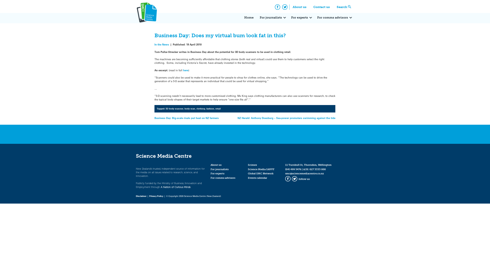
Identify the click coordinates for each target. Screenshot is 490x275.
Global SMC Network (261, 173)
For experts (299, 17)
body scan (190, 108)
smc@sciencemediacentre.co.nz (304, 173)
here (185, 70)
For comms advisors (332, 17)
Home (249, 17)
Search (342, 7)
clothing (200, 108)
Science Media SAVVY (261, 169)
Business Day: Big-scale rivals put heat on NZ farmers (186, 118)
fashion (210, 108)
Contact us (321, 7)
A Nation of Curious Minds (175, 187)
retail (218, 108)
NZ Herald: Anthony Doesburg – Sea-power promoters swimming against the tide (286, 118)
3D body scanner (174, 108)
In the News (161, 44)
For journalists (271, 17)
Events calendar (257, 177)
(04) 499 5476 (293, 169)
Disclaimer (141, 196)
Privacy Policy (156, 196)
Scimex (252, 164)
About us (299, 7)
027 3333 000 (318, 169)
